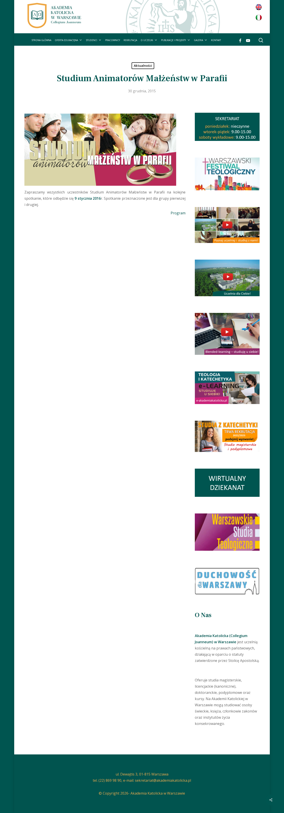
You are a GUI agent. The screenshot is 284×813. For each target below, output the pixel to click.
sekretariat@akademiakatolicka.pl (163, 780)
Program (178, 213)
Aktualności (143, 65)
